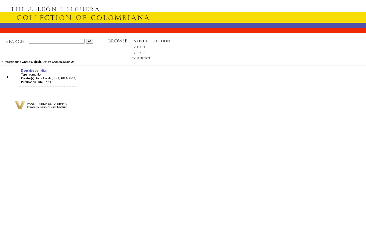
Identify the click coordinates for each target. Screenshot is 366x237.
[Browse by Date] (139, 48)
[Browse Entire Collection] (150, 42)
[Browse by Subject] (141, 59)
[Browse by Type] (138, 53)
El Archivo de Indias (34, 71)
